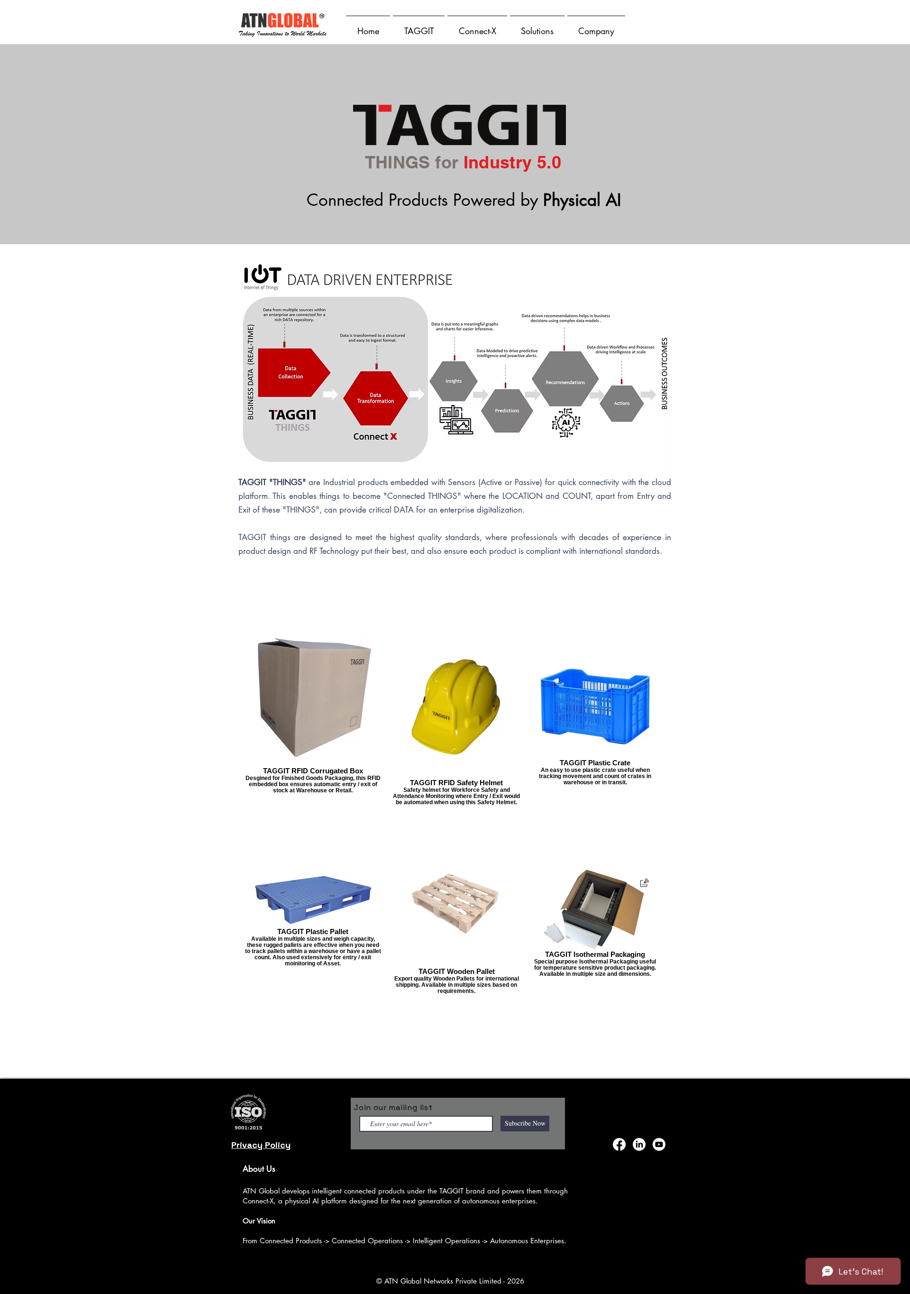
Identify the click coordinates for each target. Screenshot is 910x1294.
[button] (418, 27)
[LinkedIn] (639, 1144)
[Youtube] (659, 1144)
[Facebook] (619, 1144)
